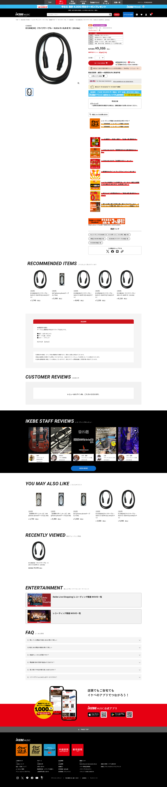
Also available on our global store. (123, 81)
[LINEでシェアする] (117, 251)
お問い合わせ (40, 766)
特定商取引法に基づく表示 (71, 778)
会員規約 (84, 778)
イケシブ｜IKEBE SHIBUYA (87, 771)
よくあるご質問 (20, 769)
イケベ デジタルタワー (86, 769)
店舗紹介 (60, 766)
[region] (83, 554)
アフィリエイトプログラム (23, 771)
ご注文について (20, 764)
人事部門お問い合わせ (43, 771)
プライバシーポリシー (56, 778)
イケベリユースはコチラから (53, 673)
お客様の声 (40, 764)
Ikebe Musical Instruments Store (88, 764)
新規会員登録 (148, 2)
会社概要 (60, 764)
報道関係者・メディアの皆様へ (45, 769)
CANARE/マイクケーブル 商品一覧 (119, 238)
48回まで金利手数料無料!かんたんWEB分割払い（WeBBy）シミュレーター (116, 68)
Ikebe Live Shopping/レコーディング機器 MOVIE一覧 (77, 596)
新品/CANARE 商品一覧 (97, 238)
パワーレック (94, 103)
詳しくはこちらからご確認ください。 (117, 665)
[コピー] (122, 251)
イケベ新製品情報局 (85, 766)
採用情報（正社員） (63, 769)
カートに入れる (99, 63)
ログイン (140, 2)
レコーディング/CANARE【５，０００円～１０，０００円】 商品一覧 (110, 234)
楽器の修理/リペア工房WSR (108, 764)
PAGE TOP (85, 729)
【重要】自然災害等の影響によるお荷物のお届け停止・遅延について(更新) (83, 10)
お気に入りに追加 (97, 76)
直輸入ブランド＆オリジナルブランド (111, 766)
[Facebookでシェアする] (112, 251)
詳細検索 (117, 14)
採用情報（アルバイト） (64, 771)
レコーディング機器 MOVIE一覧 (67, 613)
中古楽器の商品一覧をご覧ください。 (84, 658)
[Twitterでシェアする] (107, 251)
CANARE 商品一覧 (96, 243)
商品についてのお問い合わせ (100, 114)
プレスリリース (94, 778)
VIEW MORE (83, 468)
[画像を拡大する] (78, 83)
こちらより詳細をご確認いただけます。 (57, 680)
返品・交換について (21, 766)
